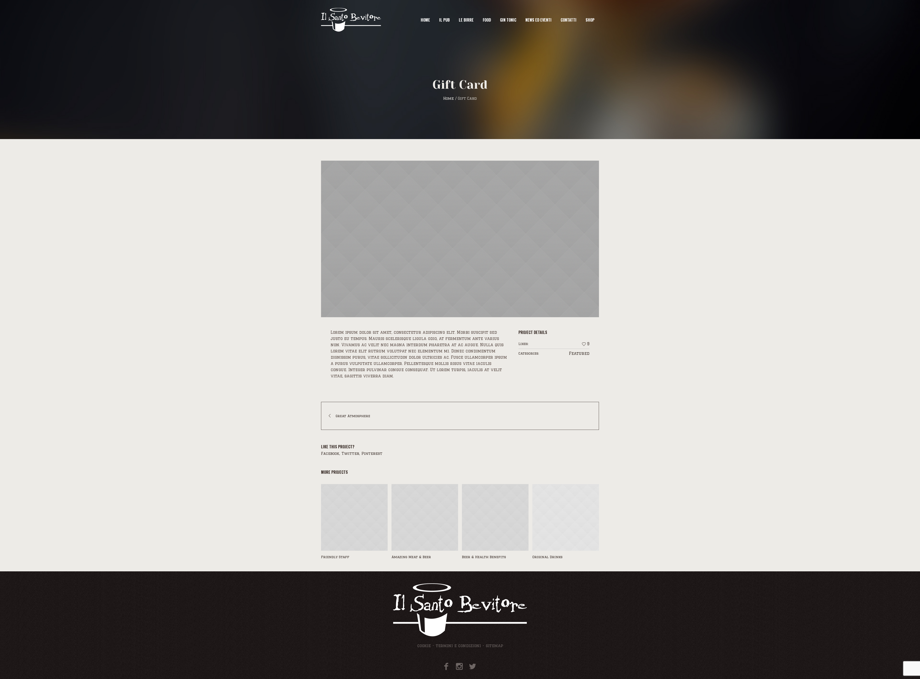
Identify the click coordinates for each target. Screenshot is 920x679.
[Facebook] (446, 666)
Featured (579, 353)
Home (448, 98)
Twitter (350, 453)
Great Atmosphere (353, 416)
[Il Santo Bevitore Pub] (460, 610)
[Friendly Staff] (354, 517)
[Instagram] (459, 666)
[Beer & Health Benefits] (495, 517)
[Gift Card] (460, 239)
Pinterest (372, 453)
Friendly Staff (335, 557)
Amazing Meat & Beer (411, 557)
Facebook (330, 453)
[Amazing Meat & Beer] (424, 517)
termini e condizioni (458, 646)
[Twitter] (473, 666)
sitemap (494, 646)
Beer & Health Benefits (484, 557)
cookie (424, 646)
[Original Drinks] (565, 517)
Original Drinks (547, 557)
